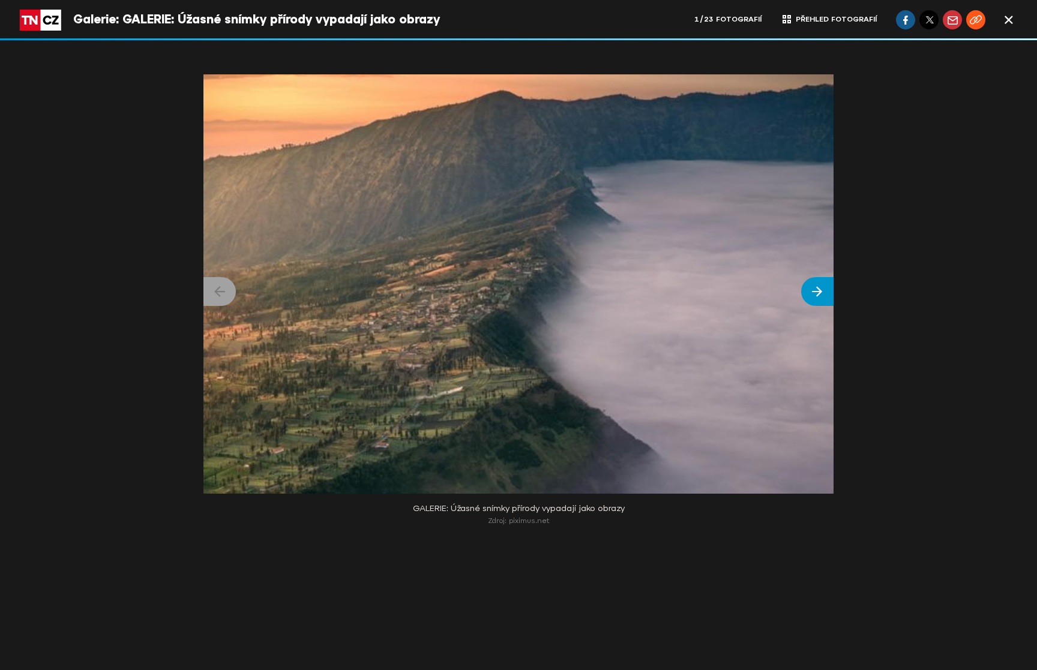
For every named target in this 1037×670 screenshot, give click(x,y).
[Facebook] (905, 19)
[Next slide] (817, 291)
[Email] (952, 19)
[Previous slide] (219, 291)
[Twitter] (929, 19)
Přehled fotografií (836, 19)
